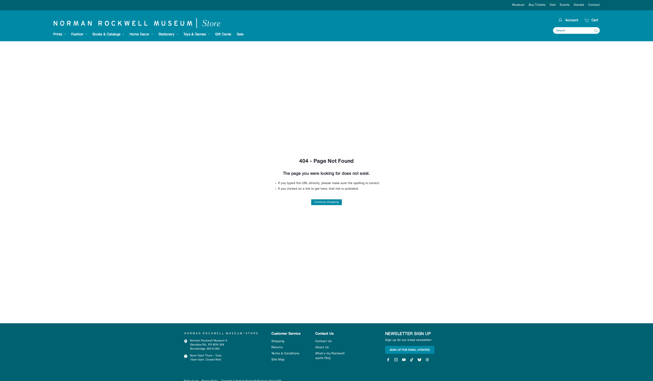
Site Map (278, 359)
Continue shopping (326, 202)
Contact (594, 5)
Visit (553, 5)
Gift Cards (223, 34)
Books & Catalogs (107, 34)
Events (565, 5)
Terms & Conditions (285, 353)
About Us (322, 347)
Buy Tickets (537, 5)
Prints (58, 34)
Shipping (277, 341)
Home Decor (140, 34)
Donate (579, 5)
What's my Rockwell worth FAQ (330, 356)
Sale (240, 34)
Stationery (166, 34)
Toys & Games (195, 34)
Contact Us (323, 341)
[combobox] (576, 30)
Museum (518, 5)
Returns (277, 347)
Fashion (78, 34)
